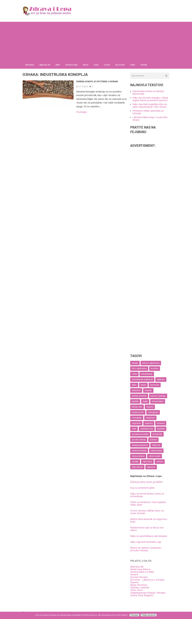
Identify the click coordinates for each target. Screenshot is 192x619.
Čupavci (134, 582)
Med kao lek (136, 566)
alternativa (29, 65)
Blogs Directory (138, 584)
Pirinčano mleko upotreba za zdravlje (148, 112)
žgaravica (151, 467)
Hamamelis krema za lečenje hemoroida (148, 92)
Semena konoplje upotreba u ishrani (97, 81)
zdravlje (143, 65)
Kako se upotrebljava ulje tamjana (148, 536)
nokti (134, 429)
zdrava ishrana (138, 456)
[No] (188, 615)
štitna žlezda (137, 467)
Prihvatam (134, 615)
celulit (134, 374)
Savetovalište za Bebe (142, 571)
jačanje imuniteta (139, 396)
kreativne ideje (71, 65)
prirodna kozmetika (140, 434)
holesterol (136, 390)
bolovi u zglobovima (150, 363)
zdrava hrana (156, 450)
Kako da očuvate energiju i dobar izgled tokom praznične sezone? (150, 99)
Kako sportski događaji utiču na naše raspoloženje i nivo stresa (149, 105)
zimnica (159, 461)
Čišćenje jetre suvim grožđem (146, 481)
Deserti (134, 574)
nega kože (136, 423)
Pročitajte (81, 112)
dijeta (134, 385)
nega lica (149, 423)
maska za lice (138, 412)
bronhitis (154, 368)
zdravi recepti (154, 456)
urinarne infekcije (139, 450)
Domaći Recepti (138, 577)
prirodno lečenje (139, 439)
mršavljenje (137, 418)
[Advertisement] (96, 41)
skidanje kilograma (140, 445)
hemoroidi (154, 385)
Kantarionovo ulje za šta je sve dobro (147, 529)
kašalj (145, 401)
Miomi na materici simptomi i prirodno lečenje (146, 549)
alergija (135, 363)
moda (96, 65)
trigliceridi (156, 445)
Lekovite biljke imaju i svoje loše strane (149, 118)
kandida (135, 401)
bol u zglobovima (139, 368)
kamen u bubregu (158, 396)
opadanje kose (146, 429)
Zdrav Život (136, 590)
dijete (58, 65)
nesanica (161, 423)
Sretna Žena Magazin (141, 595)
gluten (143, 385)
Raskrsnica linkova (140, 569)
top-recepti (120, 65)
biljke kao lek (44, 65)
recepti (107, 65)
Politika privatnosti (149, 615)
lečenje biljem (157, 401)
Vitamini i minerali (139, 587)
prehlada (161, 429)
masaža (149, 407)
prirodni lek (157, 434)
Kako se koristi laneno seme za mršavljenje (147, 495)
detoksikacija (146, 374)
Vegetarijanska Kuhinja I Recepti (147, 592)
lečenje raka (137, 407)
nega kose (150, 418)
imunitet (148, 390)
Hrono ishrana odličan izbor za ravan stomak (147, 512)
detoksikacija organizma (142, 379)
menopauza (153, 412)
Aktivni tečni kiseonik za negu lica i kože (148, 520)
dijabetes (161, 379)
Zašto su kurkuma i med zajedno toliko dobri (148, 503)
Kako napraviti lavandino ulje (145, 541)
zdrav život (147, 461)
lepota (85, 65)
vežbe (132, 65)
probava (153, 439)
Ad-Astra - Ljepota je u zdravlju (147, 579)
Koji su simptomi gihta (142, 487)
